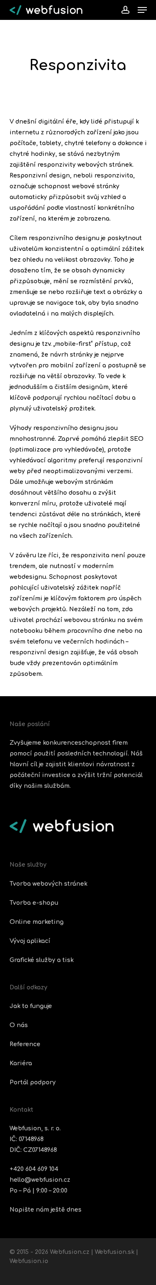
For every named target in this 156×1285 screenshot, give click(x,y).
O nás (19, 1025)
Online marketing (37, 922)
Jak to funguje (31, 1006)
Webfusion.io (29, 1261)
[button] (142, 10)
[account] (125, 10)
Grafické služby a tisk (42, 960)
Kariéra (21, 1063)
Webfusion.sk (114, 1252)
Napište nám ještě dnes (46, 1210)
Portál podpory (33, 1082)
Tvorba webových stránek (48, 884)
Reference (25, 1044)
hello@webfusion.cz (40, 1180)
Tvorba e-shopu (34, 903)
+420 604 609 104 (34, 1169)
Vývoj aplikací (30, 941)
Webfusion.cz (69, 1252)
